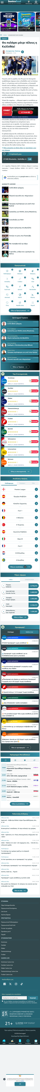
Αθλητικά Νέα (5, 818)
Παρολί (3, 934)
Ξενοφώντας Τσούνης (13, 51)
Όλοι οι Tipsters (18, 367)
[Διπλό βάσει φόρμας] (5, 190)
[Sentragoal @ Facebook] (5, 984)
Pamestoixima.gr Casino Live (9, 971)
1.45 (29, 159)
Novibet (10, 388)
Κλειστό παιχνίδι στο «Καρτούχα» (21, 196)
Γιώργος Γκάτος (11, 350)
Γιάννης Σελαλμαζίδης (12, 336)
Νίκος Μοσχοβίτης (11, 343)
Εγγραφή (33, 998)
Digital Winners (24, 1036)
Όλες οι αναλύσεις (18, 567)
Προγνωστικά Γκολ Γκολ (8, 925)
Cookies (22, 1080)
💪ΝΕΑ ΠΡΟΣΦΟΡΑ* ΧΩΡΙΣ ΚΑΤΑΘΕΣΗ (14, 703)
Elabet (10, 398)
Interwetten (12, 449)
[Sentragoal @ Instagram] (16, 984)
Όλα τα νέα (19, 890)
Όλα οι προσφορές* (18, 747)
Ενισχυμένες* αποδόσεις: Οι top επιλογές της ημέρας (18, 828)
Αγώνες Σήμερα (5, 914)
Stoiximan (11, 378)
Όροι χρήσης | (9, 1030)
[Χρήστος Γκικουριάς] (4, 359)
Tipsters (4, 38)
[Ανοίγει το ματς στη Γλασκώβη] (5, 238)
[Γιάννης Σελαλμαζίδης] (4, 338)
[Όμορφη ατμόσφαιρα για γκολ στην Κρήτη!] (5, 206)
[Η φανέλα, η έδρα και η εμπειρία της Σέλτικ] (5, 254)
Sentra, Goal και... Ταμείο (9, 872)
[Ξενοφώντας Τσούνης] (4, 323)
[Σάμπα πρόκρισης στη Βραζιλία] (5, 230)
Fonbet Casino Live (6, 974)
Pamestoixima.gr (13, 408)
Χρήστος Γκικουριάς (12, 357)
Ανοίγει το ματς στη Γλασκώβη (20, 236)
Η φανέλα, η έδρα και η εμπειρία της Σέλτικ (22, 253)
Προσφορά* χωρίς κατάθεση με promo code (15, 878)
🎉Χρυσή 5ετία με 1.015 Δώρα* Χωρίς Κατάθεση (18, 692)
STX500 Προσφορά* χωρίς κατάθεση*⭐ (15, 643)
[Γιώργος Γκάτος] (4, 352)
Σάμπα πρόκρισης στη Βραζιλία (20, 228)
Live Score (4, 911)
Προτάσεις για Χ (6, 931)
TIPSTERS (5, 35)
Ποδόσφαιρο (5, 848)
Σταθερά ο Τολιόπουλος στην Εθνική (19, 345)
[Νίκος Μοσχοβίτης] (4, 345)
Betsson (10, 459)
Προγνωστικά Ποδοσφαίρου (9, 922)
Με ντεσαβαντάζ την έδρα (18, 244)
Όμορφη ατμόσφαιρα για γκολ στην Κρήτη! (22, 205)
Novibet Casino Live (7, 965)
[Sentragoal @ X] (10, 984)
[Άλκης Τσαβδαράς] (4, 331)
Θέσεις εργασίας (30, 1030)
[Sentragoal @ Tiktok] (22, 984)
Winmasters (12, 439)
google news (24, 176)
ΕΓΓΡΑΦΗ (24, 112)
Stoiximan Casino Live (7, 962)
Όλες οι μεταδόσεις (18, 804)
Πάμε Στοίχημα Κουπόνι (8, 905)
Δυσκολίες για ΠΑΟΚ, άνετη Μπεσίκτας (23, 212)
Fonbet (10, 418)
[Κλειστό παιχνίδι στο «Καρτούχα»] (5, 198)
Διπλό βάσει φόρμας (16, 188)
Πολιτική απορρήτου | (19, 1030)
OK (20, 1084)
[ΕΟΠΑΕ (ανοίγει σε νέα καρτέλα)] (25, 1023)
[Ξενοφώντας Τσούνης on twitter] (22, 51)
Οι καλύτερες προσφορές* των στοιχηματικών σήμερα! (19, 865)
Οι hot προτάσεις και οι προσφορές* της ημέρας (16, 859)
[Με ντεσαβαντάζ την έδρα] (5, 246)
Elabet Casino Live (6, 968)
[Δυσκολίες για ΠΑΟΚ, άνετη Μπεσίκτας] (5, 214)
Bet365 (10, 429)
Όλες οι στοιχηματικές (18, 471)
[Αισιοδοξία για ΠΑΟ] (5, 222)
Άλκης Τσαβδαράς (11, 329)
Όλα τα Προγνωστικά (18, 310)
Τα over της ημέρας (6, 928)
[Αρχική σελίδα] (1, 35)
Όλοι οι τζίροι (18, 617)
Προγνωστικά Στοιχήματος (9, 908)
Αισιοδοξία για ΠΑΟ (16, 220)
